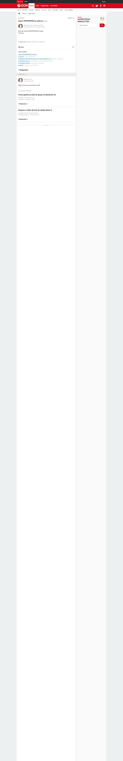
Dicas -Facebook (58, 59)
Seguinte (70, 18)
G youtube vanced (24, 63)
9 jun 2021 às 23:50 (40, 27)
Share (22, 47)
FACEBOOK (37, 10)
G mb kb (21, 56)
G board (20, 65)
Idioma (104, 1)
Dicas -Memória (30, 56)
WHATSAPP (24, 10)
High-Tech (20, 1)
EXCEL (49, 10)
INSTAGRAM (55, 10)
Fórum (31, 5)
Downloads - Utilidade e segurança (42, 61)
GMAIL (61, 10)
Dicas (37, 5)
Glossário (53, 5)
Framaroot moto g (24, 61)
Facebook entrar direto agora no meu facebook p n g (35, 59)
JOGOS (19, 10)
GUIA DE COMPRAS (69, 10)
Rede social (31, 13)
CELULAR (31, 10)
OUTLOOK (44, 10)
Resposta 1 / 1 (22, 74)
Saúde (26, 1)
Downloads (45, 5)
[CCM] (22, 5)
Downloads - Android (37, 63)
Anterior (22, 18)
